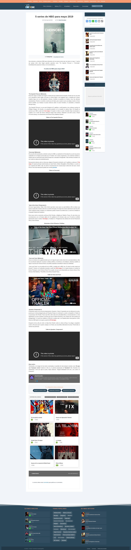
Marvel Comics (62, 1)
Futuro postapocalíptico (69, 534)
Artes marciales (71, 529)
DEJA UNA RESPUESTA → (73, 473)
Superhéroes (69, 1)
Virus (88, 1)
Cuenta (88, 548)
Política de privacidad (102, 548)
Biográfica (76, 1)
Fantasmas (56, 529)
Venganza (55, 1)
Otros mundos (61, 537)
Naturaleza (93, 1)
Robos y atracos (67, 512)
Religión (56, 523)
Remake (56, 515)
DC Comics (56, 540)
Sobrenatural (57, 534)
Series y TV (58, 6)
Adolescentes (57, 512)
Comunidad (85, 6)
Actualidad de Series (58, 57)
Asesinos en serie (58, 518)
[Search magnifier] (102, 6)
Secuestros (63, 523)
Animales (50, 1)
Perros (104, 1)
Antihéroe (45, 1)
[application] (52, 6)
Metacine (70, 515)
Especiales (76, 6)
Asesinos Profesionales (59, 520)
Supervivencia (83, 1)
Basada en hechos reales (40, 390)
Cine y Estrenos (47, 6)
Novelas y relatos (36, 1)
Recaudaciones (69, 520)
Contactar (94, 548)
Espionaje (67, 518)
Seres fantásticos (58, 526)
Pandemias (99, 1)
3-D (55, 537)
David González (62, 20)
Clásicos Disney (70, 537)
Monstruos (63, 529)
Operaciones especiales (68, 390)
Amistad (64, 540)
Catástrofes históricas (54, 390)
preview (55, 167)
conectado (45, 482)
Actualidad (67, 6)
